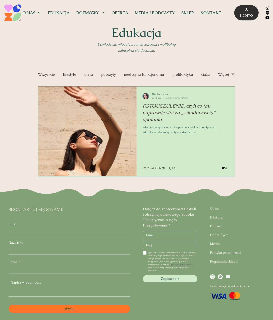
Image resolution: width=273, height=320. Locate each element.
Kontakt (210, 12)
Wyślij (69, 308)
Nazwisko (16, 243)
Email (13, 262)
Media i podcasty (155, 12)
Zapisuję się (170, 279)
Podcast (216, 226)
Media (215, 244)
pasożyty (108, 74)
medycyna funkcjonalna (144, 74)
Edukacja (59, 12)
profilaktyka (182, 74)
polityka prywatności (182, 264)
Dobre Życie (219, 235)
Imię (12, 223)
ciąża (205, 74)
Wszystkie (46, 74)
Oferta (120, 12)
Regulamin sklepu (224, 261)
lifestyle (69, 74)
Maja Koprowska (160, 94)
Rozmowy (87, 12)
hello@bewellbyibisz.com (234, 286)
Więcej (223, 74)
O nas (28, 12)
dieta (88, 74)
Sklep (187, 12)
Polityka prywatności (225, 253)
